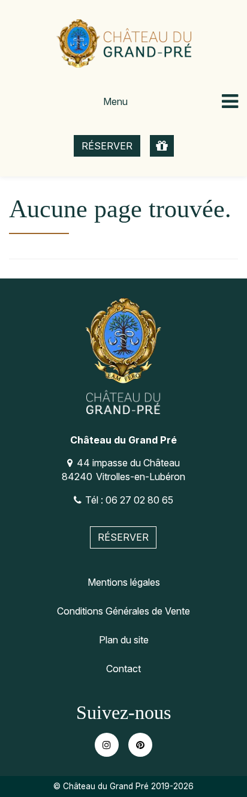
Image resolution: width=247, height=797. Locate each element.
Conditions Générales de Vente (123, 611)
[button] (162, 146)
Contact (123, 669)
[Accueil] (123, 43)
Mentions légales (124, 582)
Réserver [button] (107, 146)
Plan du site (124, 640)
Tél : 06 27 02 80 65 (129, 500)
